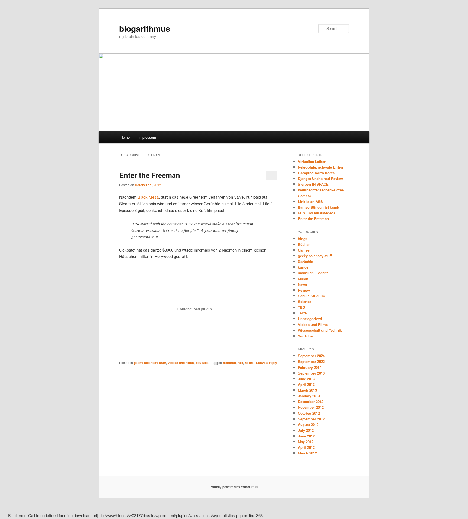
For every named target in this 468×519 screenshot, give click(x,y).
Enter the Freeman (149, 175)
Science (304, 301)
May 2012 (305, 441)
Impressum (147, 137)
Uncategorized (310, 318)
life (251, 362)
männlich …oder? (313, 272)
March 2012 (307, 453)
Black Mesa (148, 197)
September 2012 (311, 418)
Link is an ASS (310, 201)
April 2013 (306, 384)
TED (301, 307)
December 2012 (310, 401)
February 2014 (309, 367)
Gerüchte (305, 261)
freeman (229, 362)
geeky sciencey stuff (150, 362)
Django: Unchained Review (320, 178)
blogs (302, 238)
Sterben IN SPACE (313, 184)
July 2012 (306, 430)
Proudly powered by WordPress (234, 486)
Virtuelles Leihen (312, 161)
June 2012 (306, 436)
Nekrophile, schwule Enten (320, 167)
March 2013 (307, 390)
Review (304, 290)
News (302, 284)
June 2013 (306, 378)
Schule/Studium (311, 295)
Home (125, 137)
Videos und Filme (181, 362)
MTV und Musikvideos (316, 212)
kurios (303, 267)
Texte (302, 312)
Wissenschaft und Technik (320, 330)
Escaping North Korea (316, 172)
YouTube (202, 362)
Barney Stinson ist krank (318, 207)
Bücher (304, 244)
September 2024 (311, 355)
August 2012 (308, 424)
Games (304, 250)
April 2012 (306, 447)
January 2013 (309, 395)
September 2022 (311, 361)
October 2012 (309, 413)
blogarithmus (144, 28)
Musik (303, 278)
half (240, 362)
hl (246, 362)
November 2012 (311, 407)
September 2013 (311, 373)
